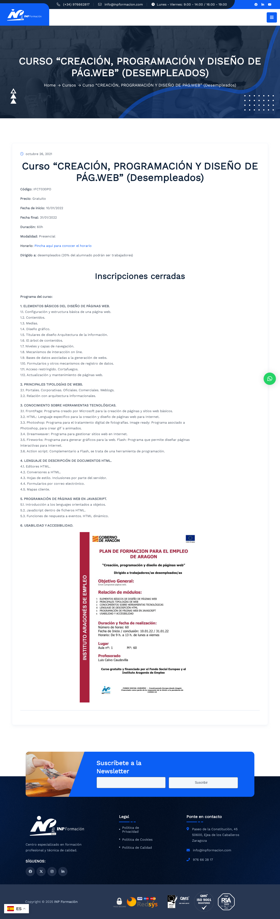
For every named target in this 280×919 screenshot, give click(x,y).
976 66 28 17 (203, 860)
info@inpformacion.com (124, 4)
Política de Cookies (137, 839)
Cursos (69, 85)
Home (50, 85)
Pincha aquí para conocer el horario (63, 246)
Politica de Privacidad (130, 829)
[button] (270, 379)
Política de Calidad (137, 847)
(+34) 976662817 (76, 4)
